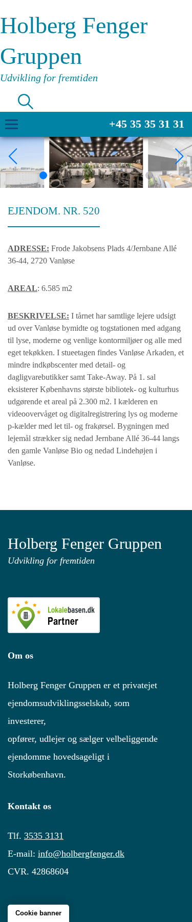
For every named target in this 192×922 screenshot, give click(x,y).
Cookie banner (38, 913)
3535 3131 (43, 836)
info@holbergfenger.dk (81, 853)
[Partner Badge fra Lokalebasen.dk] (96, 615)
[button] (43, 175)
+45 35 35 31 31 (146, 123)
